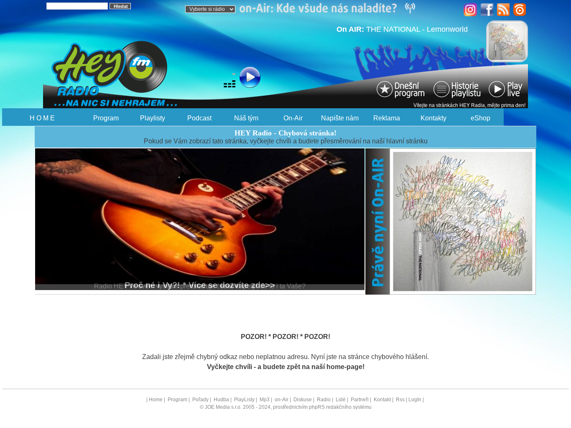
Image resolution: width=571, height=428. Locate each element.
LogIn (414, 400)
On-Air (293, 118)
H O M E (42, 118)
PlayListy (244, 400)
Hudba (221, 400)
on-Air (281, 400)
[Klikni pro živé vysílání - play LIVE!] (506, 88)
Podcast (199, 118)
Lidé (341, 400)
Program (106, 118)
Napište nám (340, 118)
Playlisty (152, 118)
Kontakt (382, 400)
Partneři (360, 400)
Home (156, 400)
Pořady (200, 400)
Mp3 (265, 400)
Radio (324, 400)
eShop (480, 118)
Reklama (386, 118)
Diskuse (302, 400)
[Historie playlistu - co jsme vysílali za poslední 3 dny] (457, 88)
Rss (400, 400)
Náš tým (246, 118)
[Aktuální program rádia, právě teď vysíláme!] (401, 88)
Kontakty (433, 118)
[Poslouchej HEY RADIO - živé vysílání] (229, 78)
